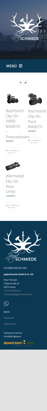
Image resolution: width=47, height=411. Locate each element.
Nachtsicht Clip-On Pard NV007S (37, 119)
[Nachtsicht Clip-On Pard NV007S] (34, 99)
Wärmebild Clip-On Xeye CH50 (15, 183)
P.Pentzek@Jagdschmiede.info (18, 294)
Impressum (9, 318)
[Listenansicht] (25, 82)
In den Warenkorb (10, 151)
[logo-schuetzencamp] (19, 341)
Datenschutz (10, 323)
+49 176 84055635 (12, 290)
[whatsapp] (6, 303)
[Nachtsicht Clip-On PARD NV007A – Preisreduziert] (12, 99)
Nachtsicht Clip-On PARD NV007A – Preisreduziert (17, 124)
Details (16, 150)
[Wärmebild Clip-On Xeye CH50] (12, 166)
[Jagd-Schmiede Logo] (26, 13)
